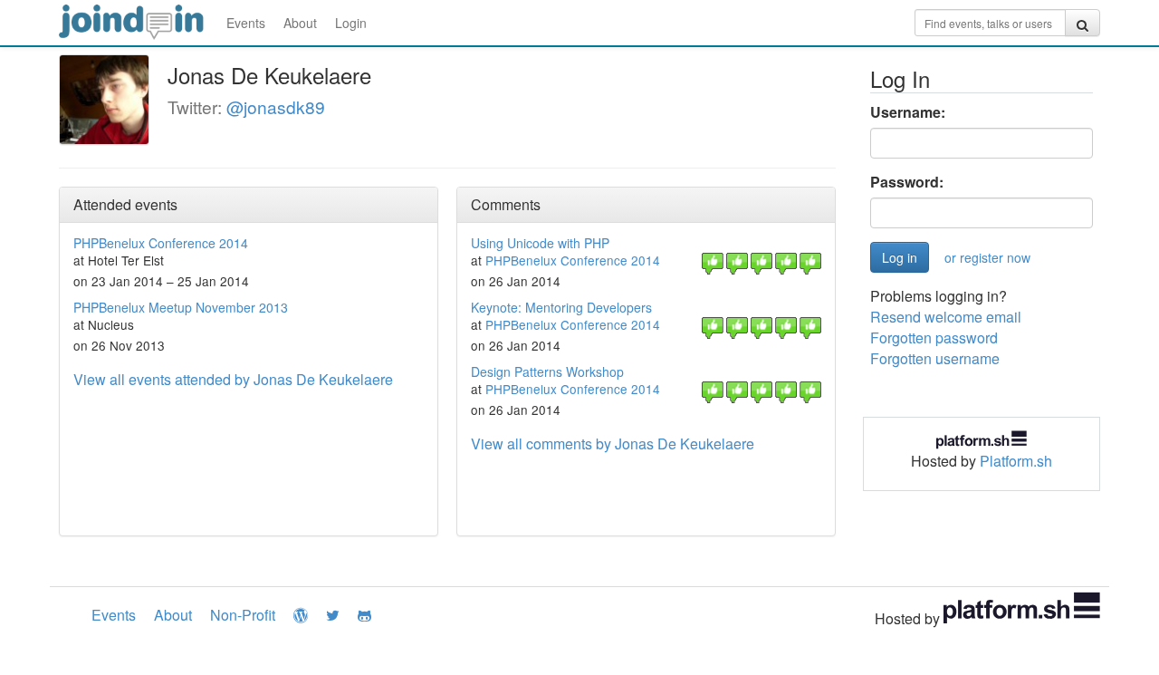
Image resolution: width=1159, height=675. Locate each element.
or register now (987, 257)
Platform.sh (1016, 460)
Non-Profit (242, 614)
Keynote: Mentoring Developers (561, 307)
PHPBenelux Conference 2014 (160, 243)
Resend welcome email (945, 316)
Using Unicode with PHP (540, 243)
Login (351, 23)
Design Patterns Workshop (547, 371)
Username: (907, 112)
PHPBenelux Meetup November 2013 (180, 307)
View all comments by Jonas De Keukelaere (612, 443)
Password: (906, 182)
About (300, 23)
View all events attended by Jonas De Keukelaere (233, 379)
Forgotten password (934, 337)
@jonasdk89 (275, 106)
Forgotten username (935, 358)
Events (245, 23)
